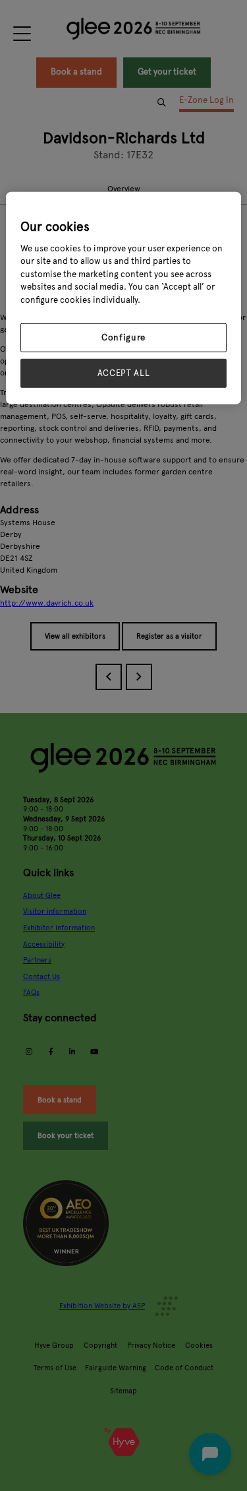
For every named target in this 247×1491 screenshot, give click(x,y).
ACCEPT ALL (123, 373)
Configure (123, 338)
